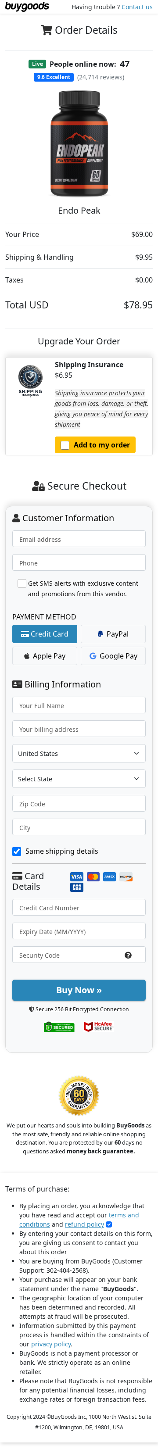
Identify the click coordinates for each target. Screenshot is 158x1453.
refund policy (84, 1224)
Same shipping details (61, 851)
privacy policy (51, 1344)
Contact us (137, 7)
